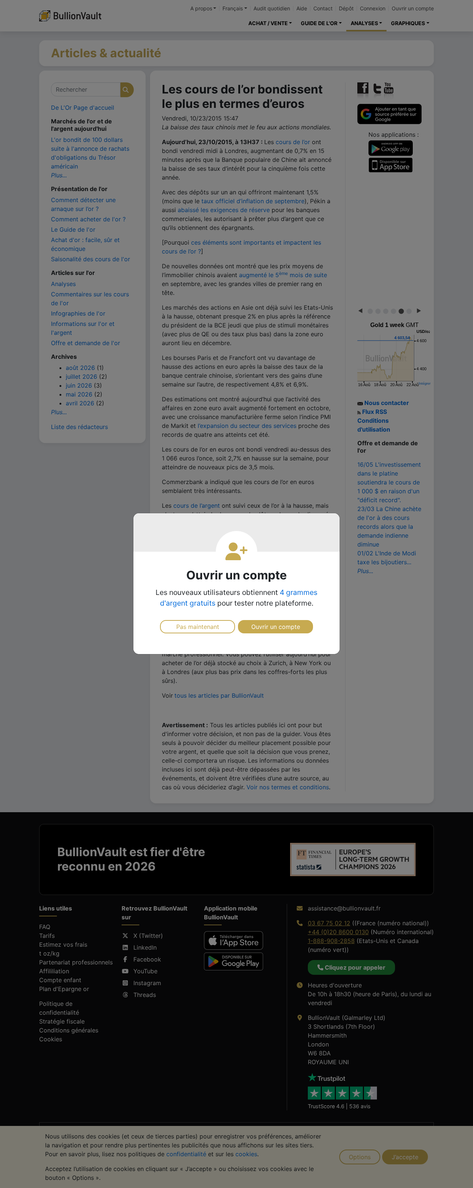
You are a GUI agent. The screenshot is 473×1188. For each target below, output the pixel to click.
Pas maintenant (197, 626)
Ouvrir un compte (275, 626)
